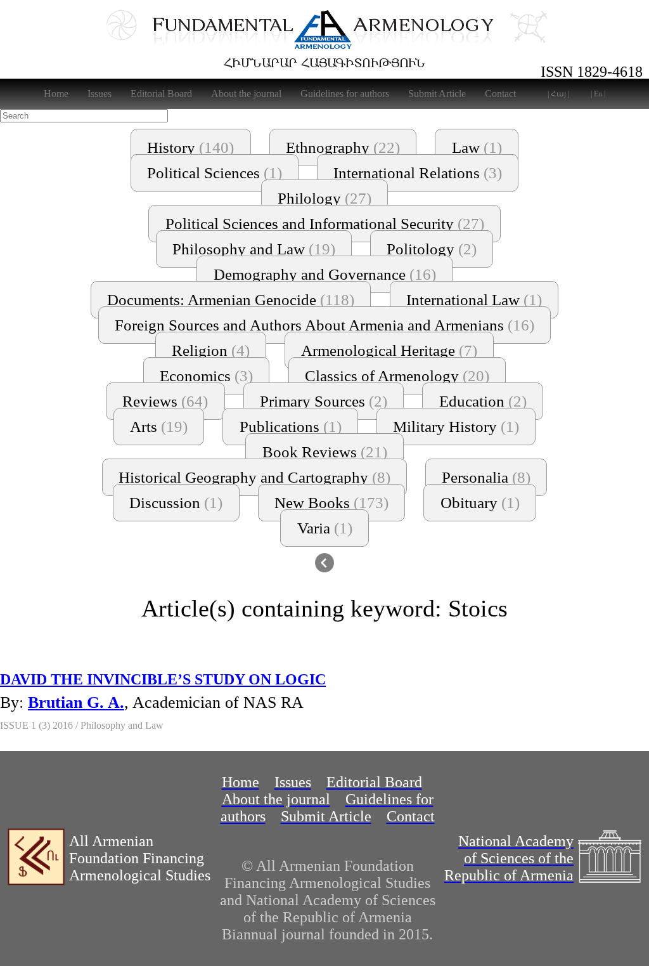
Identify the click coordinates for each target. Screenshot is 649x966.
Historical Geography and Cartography (254, 477)
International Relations (417, 172)
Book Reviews (324, 451)
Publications (291, 426)
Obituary (480, 502)
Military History (456, 426)
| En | (598, 93)
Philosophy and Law (253, 249)
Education (483, 401)
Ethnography (343, 147)
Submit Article (437, 93)
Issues (99, 93)
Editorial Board (161, 93)
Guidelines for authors (344, 93)
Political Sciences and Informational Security (324, 223)
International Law (474, 299)
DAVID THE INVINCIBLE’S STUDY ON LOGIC (163, 679)
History (190, 147)
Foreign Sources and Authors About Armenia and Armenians (324, 325)
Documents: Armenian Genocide (230, 299)
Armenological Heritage (389, 350)
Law (477, 147)
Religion (211, 350)
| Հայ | (558, 93)
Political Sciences (214, 172)
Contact (500, 93)
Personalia (486, 477)
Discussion (175, 502)
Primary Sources (323, 401)
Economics (206, 375)
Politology (432, 249)
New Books (331, 502)
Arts (159, 426)
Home (56, 93)
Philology (324, 198)
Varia (324, 528)
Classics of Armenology (397, 375)
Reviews (165, 401)
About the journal (246, 93)
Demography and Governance (325, 274)
